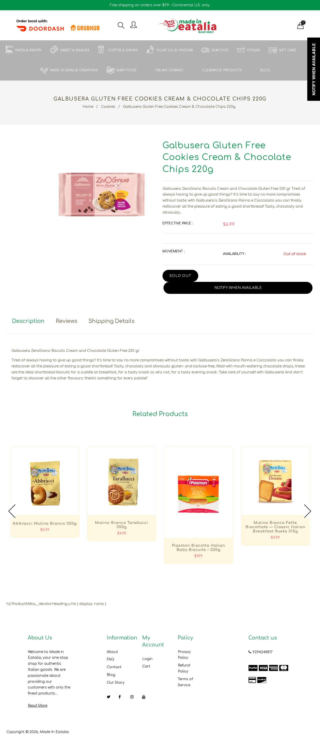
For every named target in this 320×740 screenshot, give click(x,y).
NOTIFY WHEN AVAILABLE (238, 288)
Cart (146, 666)
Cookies (108, 107)
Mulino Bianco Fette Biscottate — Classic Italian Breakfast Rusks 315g (275, 527)
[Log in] (133, 25)
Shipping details (111, 321)
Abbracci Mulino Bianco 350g (45, 523)
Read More (37, 705)
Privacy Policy (184, 655)
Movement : (173, 251)
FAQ (110, 659)
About (112, 652)
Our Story (115, 682)
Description (28, 321)
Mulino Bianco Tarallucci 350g (121, 525)
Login (147, 659)
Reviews (66, 321)
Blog (111, 675)
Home (87, 107)
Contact (114, 667)
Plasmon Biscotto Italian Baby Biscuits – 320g (198, 547)
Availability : (234, 254)
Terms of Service (185, 682)
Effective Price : (177, 223)
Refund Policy (184, 668)
